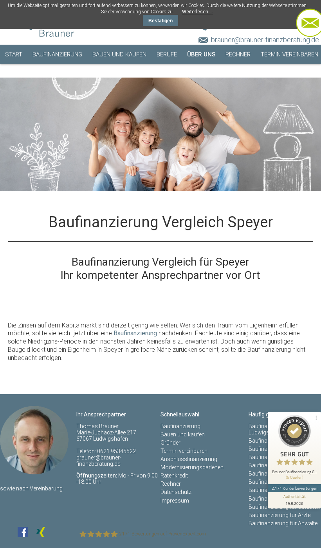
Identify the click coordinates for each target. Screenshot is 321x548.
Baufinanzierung (57, 54)
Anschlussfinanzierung (188, 459)
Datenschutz (175, 492)
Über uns (201, 54)
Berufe (167, 54)
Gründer (170, 442)
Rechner (238, 54)
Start (13, 54)
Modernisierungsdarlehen (192, 467)
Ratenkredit (174, 475)
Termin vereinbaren (289, 54)
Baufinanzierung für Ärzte (279, 515)
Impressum (174, 500)
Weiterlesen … (197, 11)
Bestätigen (160, 21)
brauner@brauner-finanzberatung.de (265, 40)
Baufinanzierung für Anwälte (283, 523)
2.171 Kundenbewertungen (294, 488)
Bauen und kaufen (119, 54)
